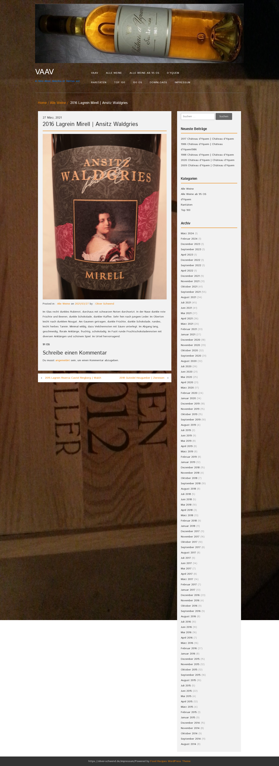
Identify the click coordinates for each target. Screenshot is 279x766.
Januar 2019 (188, 462)
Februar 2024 (189, 239)
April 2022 (187, 271)
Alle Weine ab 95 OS (144, 73)
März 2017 (187, 579)
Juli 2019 (186, 430)
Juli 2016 (186, 622)
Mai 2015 (186, 696)
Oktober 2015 (189, 670)
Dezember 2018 (190, 467)
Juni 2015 (186, 691)
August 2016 (188, 616)
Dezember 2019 (190, 404)
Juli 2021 (186, 303)
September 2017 (191, 547)
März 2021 (187, 324)
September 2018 (191, 483)
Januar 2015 (188, 717)
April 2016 (187, 638)
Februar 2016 (189, 648)
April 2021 (187, 318)
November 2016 (190, 600)
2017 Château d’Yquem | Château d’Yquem (207, 139)
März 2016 (187, 643)
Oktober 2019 (189, 414)
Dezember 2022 (190, 260)
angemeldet (62, 360)
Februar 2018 (189, 521)
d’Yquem (173, 73)
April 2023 (187, 255)
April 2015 (187, 701)
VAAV (94, 73)
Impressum (182, 82)
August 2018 (188, 489)
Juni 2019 (186, 436)
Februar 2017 (189, 584)
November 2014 (190, 728)
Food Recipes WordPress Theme (170, 761)
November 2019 (190, 409)
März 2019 (187, 451)
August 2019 (188, 425)
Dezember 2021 (190, 276)
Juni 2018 (186, 499)
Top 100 (119, 82)
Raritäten (98, 82)
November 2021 (190, 281)
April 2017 (187, 574)
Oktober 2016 (189, 606)
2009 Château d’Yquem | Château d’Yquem (207, 165)
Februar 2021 (189, 329)
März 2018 (187, 515)
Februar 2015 (189, 712)
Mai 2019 (186, 441)
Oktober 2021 (189, 287)
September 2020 (191, 356)
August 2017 (188, 553)
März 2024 (187, 233)
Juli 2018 (186, 494)
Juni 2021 (186, 308)
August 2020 (189, 361)
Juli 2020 (186, 366)
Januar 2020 (188, 398)
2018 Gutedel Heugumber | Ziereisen (141, 378)
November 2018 (190, 473)
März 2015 (187, 707)
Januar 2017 (188, 590)
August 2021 (188, 297)
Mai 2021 (186, 313)
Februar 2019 (189, 457)
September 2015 (191, 675)
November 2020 (190, 345)
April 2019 (187, 446)
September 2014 (191, 739)
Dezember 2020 (190, 340)
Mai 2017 (186, 569)
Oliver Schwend (104, 304)
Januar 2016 (188, 654)
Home (42, 102)
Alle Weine (114, 73)
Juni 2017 (186, 563)
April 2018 (187, 510)
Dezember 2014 (190, 723)
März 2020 (187, 388)
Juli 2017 (186, 558)
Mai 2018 (186, 505)
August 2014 (188, 744)
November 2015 (190, 664)
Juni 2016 (186, 627)
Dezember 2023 (190, 244)
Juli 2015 (186, 686)
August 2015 (188, 680)
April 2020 (187, 382)
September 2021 (191, 292)
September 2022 (191, 265)
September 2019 (191, 420)
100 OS (137, 82)
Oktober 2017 (189, 542)
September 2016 (191, 611)
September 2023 (191, 249)
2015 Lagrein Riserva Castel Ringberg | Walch (73, 378)
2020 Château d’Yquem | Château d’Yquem (207, 160)
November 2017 (190, 537)
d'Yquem (186, 199)
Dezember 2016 (190, 595)
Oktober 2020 (189, 350)
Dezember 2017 (190, 531)
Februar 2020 (189, 393)
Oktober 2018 (189, 478)
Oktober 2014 (189, 733)
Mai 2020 (186, 377)
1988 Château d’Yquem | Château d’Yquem (207, 155)
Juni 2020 (186, 372)
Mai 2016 (186, 632)
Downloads (158, 82)
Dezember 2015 (190, 659)
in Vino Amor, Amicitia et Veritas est (57, 75)
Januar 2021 (188, 334)
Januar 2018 (188, 526)
